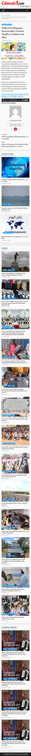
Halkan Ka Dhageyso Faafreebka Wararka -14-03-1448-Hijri (15, 167)
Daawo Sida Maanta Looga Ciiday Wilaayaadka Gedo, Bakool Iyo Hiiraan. (15, 463)
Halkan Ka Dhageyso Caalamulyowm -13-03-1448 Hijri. (15, 224)
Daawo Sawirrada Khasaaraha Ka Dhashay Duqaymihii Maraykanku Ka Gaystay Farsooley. (15, 349)
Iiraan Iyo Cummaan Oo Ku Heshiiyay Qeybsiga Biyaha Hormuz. (15, 196)
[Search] (26, 10)
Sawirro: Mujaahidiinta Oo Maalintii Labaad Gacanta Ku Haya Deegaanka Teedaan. (15, 261)
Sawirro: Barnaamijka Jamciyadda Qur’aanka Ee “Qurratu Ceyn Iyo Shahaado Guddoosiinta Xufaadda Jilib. (15, 289)
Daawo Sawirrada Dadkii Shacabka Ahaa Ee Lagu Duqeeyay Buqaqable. (15, 519)
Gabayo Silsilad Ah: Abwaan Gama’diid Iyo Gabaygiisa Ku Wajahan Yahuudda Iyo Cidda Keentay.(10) (15, 640)
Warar (9, 204)
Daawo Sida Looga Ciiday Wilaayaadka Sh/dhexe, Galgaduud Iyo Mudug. (15, 435)
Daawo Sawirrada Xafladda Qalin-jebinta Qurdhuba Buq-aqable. (15, 605)
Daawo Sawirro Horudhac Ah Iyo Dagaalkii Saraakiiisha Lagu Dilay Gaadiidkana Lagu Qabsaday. (15, 547)
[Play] (3, 100)
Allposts (3, 24)
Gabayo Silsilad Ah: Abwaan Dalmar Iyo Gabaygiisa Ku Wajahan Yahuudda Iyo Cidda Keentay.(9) (15, 670)
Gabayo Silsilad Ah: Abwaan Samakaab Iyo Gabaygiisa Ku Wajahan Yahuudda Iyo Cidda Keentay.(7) (15, 730)
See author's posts (15, 125)
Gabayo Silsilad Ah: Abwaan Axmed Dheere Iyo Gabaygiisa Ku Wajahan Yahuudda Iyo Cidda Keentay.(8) (15, 700)
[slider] (26, 100)
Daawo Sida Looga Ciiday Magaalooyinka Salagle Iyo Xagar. (15, 407)
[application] (15, 100)
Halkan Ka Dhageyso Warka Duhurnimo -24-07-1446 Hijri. (15, 137)
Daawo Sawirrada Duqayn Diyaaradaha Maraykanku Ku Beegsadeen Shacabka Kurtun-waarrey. (15, 377)
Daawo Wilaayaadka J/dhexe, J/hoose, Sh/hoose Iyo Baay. (15, 491)
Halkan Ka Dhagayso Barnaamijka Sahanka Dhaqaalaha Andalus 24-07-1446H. (15, 144)
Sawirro (9, 327)
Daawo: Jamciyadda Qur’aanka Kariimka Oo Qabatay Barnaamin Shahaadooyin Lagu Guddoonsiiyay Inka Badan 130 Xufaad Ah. (15, 319)
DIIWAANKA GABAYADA (12, 678)
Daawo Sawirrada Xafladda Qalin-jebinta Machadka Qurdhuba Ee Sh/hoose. (15, 577)
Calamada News (15, 120)
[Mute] (23, 100)
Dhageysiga (9, 24)
